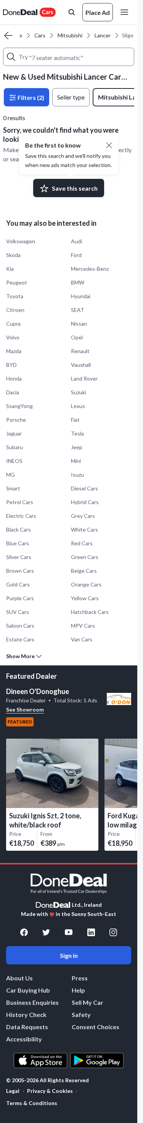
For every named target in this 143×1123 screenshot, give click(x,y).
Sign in (69, 955)
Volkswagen (20, 241)
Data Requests (27, 1026)
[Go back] (8, 35)
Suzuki (78, 392)
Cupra (13, 323)
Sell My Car (87, 1002)
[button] (109, 145)
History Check (26, 1014)
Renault (80, 351)
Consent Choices (95, 1026)
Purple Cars (20, 598)
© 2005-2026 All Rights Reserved (47, 1080)
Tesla (77, 433)
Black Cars (18, 529)
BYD (11, 364)
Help (78, 990)
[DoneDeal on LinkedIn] (91, 932)
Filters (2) (30, 97)
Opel (77, 337)
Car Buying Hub (28, 990)
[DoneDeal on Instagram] (113, 932)
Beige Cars (84, 570)
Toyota (14, 296)
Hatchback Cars (90, 612)
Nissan (79, 323)
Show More (20, 656)
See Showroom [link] (25, 709)
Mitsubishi (70, 35)
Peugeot (16, 282)
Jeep (76, 447)
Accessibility (24, 1039)
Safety (81, 1014)
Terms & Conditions (31, 1103)
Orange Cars (86, 584)
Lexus (78, 406)
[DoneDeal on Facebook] (24, 932)
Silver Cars (18, 557)
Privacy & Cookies (50, 1091)
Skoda (13, 255)
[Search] (11, 56)
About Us (19, 978)
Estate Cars (20, 639)
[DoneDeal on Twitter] (46, 932)
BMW (77, 282)
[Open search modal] (72, 12)
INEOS (14, 461)
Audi (76, 241)
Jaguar (14, 433)
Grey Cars (83, 515)
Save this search (75, 188)
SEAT (77, 310)
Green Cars (84, 557)
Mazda (13, 351)
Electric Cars (21, 515)
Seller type (71, 97)
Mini (76, 461)
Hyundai (80, 296)
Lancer (103, 35)
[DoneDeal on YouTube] (68, 932)
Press (80, 978)
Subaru (14, 447)
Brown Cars (20, 570)
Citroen (15, 310)
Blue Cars (17, 543)
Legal (12, 1091)
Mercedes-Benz (90, 268)
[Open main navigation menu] (125, 12)
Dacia (12, 392)
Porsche (16, 419)
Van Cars (81, 639)
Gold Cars (18, 584)
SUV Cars (17, 612)
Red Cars (82, 543)
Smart (13, 488)
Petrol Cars (19, 502)
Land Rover (84, 378)
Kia (10, 268)
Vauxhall (81, 364)
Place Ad (97, 12)
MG (10, 474)
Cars (39, 35)
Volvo (12, 337)
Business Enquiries (32, 1002)
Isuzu (77, 474)
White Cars (84, 529)
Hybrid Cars (85, 502)
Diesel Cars (84, 488)
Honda (14, 378)
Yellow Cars (85, 598)
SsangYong (19, 406)
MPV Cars (83, 625)
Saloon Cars (20, 625)
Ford (76, 255)
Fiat (75, 419)
